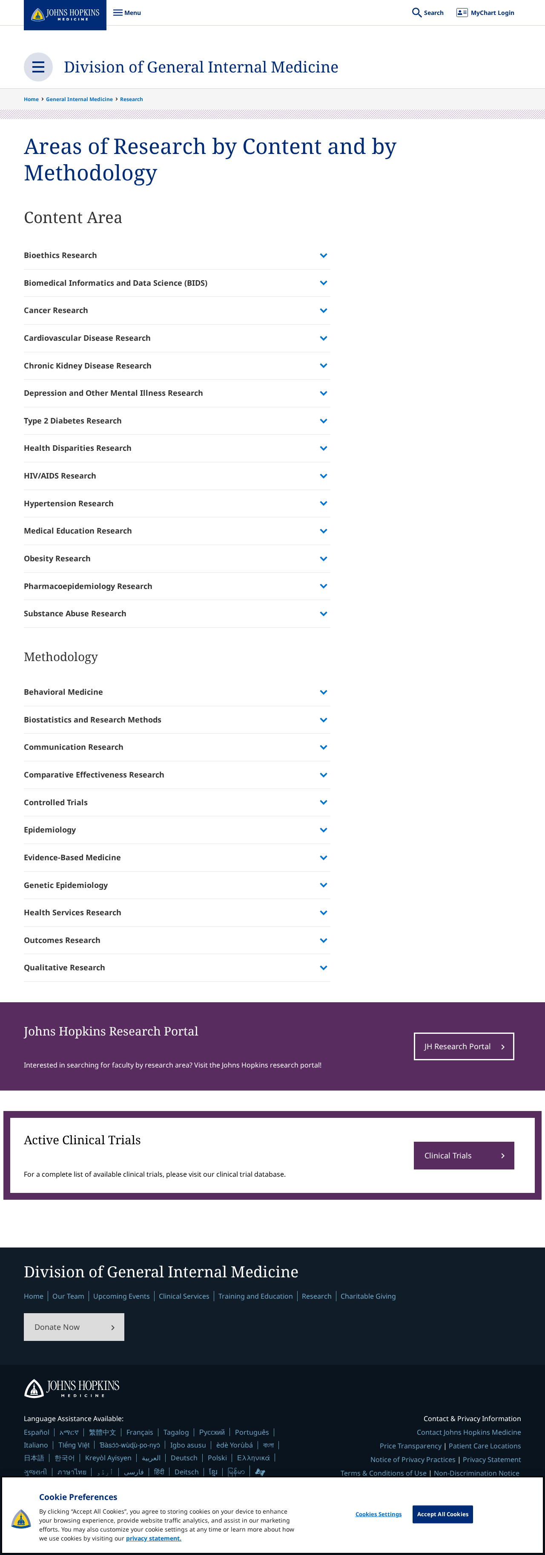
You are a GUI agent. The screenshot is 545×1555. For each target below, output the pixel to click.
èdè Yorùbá (234, 1445)
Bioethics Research (60, 255)
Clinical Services (184, 1296)
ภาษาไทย (71, 1472)
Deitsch (187, 1472)
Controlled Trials (56, 802)
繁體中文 (102, 1432)
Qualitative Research (64, 967)
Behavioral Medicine (63, 692)
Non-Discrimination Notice (476, 1473)
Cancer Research (56, 310)
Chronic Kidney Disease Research (88, 365)
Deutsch (184, 1457)
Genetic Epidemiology (66, 885)
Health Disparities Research (78, 448)
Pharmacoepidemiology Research (88, 586)
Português (252, 1432)
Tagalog (176, 1432)
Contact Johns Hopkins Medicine (469, 1432)
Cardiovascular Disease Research (87, 338)
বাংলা (268, 1445)
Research (131, 99)
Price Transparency (411, 1446)
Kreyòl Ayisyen (108, 1457)
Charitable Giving (368, 1296)
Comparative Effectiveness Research (94, 774)
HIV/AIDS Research (60, 475)
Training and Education (255, 1296)
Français (139, 1432)
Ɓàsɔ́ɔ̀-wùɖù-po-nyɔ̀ (130, 1445)
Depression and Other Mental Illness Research (113, 393)
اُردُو (105, 1472)
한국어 (64, 1457)
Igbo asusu (188, 1445)
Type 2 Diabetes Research (73, 420)
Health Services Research (72, 912)
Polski (217, 1457)
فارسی (134, 1472)
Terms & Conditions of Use (384, 1473)
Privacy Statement (492, 1459)
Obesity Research (57, 558)
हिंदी (159, 1472)
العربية (151, 1457)
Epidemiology (50, 829)
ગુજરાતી (35, 1472)
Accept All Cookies (442, 1514)
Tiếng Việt (73, 1445)
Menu (127, 17)
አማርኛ (69, 1432)
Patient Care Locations (485, 1446)
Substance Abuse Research (75, 613)
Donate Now (57, 1327)
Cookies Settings (379, 1514)
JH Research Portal (458, 1046)
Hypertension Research (69, 503)
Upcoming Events (121, 1296)
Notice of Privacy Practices (413, 1459)
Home (31, 99)
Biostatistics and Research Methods (92, 719)
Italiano (36, 1445)
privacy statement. (153, 1538)
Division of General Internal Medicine (201, 66)
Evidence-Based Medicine (72, 857)
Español (36, 1432)
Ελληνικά (253, 1457)
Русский (212, 1432)
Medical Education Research (78, 530)
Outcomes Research (62, 940)
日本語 (34, 1457)
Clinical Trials (448, 1155)
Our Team (68, 1296)
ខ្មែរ (213, 1472)
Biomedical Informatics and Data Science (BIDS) (115, 283)
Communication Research (73, 747)
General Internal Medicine (79, 99)
